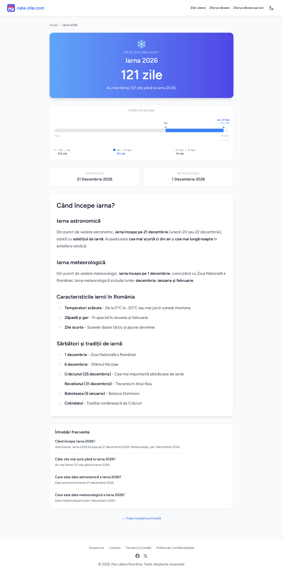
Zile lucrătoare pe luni (248, 8)
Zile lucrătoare (219, 8)
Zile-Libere (198, 8)
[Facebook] (137, 556)
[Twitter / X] (145, 556)
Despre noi (96, 548)
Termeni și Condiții (138, 548)
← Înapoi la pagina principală (141, 518)
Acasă (54, 25)
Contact (114, 548)
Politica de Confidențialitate (175, 548)
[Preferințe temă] (271, 8)
